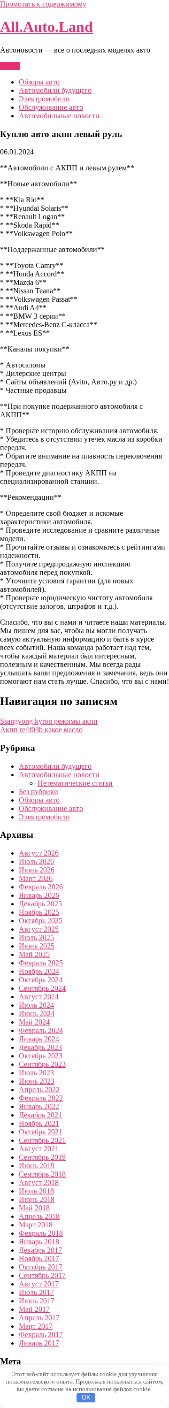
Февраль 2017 (41, 1335)
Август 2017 (39, 1284)
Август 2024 (39, 997)
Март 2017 (36, 1326)
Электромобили (44, 99)
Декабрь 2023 (40, 1047)
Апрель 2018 (39, 1216)
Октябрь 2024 (40, 980)
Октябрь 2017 (40, 1267)
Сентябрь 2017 (42, 1275)
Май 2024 (34, 1022)
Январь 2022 (39, 1106)
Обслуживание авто (51, 107)
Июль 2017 (36, 1292)
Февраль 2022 (41, 1098)
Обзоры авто (39, 82)
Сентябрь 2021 (42, 1140)
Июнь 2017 (36, 1301)
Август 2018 (39, 1182)
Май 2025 (34, 954)
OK (86, 1397)
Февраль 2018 (41, 1233)
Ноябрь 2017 (39, 1259)
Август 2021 (39, 1149)
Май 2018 (34, 1208)
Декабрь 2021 (40, 1115)
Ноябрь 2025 (39, 912)
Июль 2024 (36, 1005)
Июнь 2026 (36, 870)
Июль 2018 (36, 1191)
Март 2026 (36, 878)
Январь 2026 (39, 895)
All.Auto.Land (46, 26)
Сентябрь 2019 (42, 1157)
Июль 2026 (36, 861)
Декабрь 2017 (40, 1250)
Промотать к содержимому (43, 4)
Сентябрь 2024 (42, 988)
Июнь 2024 (36, 1014)
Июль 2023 (36, 1073)
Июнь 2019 (36, 1166)
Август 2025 (39, 929)
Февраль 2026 (41, 887)
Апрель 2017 (39, 1318)
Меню (10, 66)
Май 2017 (34, 1309)
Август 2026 (39, 853)
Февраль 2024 (41, 1030)
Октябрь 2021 (40, 1132)
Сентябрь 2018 (42, 1174)
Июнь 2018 (36, 1199)
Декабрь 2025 (40, 904)
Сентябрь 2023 (42, 1064)
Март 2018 (36, 1225)
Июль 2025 (36, 937)
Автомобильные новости (59, 116)
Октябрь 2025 (40, 921)
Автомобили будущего (55, 90)
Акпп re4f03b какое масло (41, 730)
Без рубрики (38, 792)
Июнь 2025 (36, 946)
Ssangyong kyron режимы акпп (49, 721)
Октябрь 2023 (40, 1056)
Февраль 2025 (41, 963)
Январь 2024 (39, 1039)
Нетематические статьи (75, 783)
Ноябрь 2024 (39, 971)
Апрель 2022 (39, 1090)
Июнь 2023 (36, 1081)
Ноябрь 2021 (39, 1123)
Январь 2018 (39, 1242)
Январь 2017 (39, 1343)
